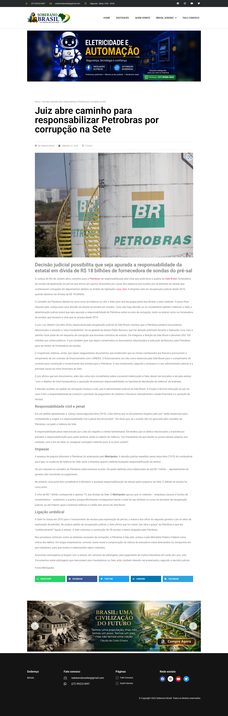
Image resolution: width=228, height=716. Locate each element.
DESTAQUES (122, 17)
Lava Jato (121, 289)
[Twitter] (198, 3)
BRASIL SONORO (165, 17)
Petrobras (94, 278)
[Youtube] (191, 3)
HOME (106, 17)
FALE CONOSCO (191, 17)
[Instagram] (184, 3)
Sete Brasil (171, 278)
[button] (50, 579)
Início (37, 101)
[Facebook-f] (177, 3)
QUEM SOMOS (142, 17)
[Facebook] (162, 679)
